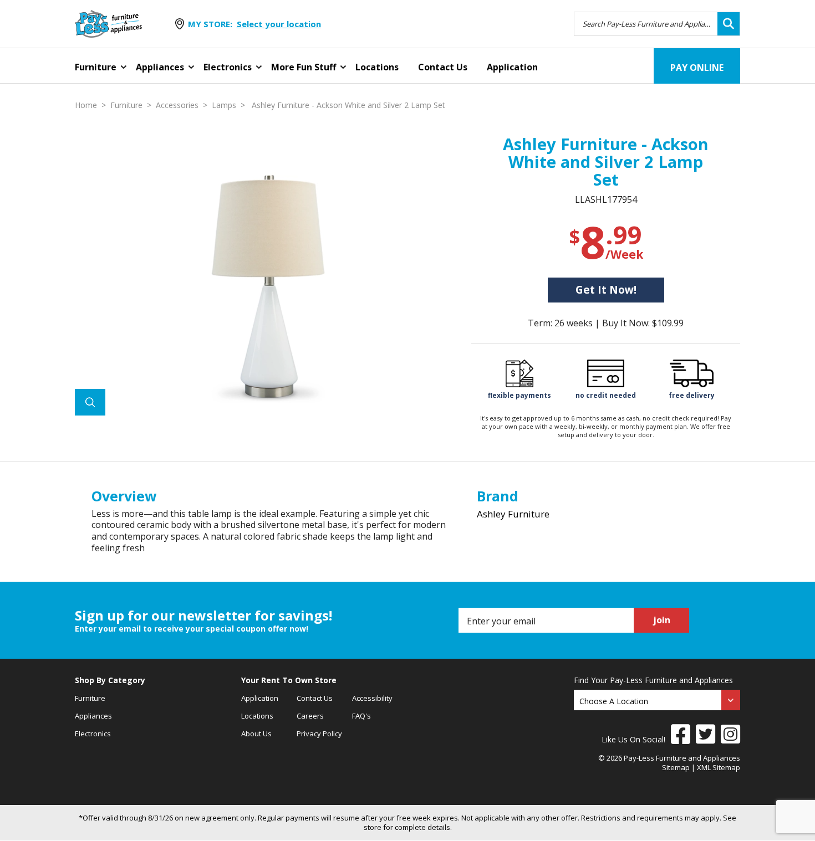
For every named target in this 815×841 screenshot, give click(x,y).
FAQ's (361, 716)
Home (86, 105)
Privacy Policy (319, 734)
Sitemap (676, 767)
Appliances (160, 67)
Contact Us (442, 67)
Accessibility (372, 698)
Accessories (177, 105)
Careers (310, 716)
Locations (377, 67)
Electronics (227, 67)
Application (512, 67)
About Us (256, 734)
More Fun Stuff (303, 67)
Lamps (224, 105)
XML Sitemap (718, 767)
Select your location (279, 23)
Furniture (95, 67)
